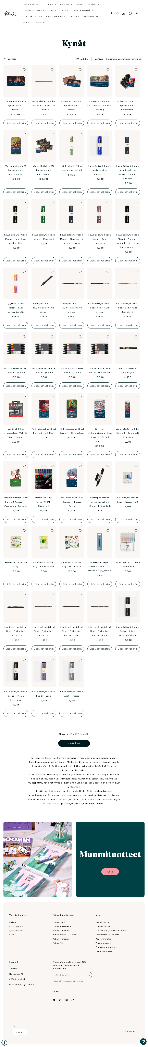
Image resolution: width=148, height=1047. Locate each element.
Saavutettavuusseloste (107, 935)
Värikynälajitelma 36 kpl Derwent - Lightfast (71, 105)
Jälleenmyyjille (103, 939)
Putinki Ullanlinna (61, 930)
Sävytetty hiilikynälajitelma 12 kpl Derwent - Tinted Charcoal (100, 435)
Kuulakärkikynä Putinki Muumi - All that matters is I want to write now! (127, 172)
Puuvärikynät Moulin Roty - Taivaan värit (127, 500)
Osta (110, 871)
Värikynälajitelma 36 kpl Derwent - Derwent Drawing (99, 105)
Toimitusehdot (103, 926)
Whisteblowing (103, 943)
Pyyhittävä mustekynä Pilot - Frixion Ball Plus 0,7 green (71, 631)
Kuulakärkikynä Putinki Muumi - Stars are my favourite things (71, 239)
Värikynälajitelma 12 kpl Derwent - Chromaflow (71, 431)
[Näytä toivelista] (117, 13)
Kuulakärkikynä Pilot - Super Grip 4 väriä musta (99, 307)
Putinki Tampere (61, 939)
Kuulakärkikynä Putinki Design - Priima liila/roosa (15, 696)
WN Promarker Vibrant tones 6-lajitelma (15, 370)
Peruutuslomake (104, 951)
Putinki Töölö (59, 922)
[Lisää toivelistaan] (24, 69)
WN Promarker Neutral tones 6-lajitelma (44, 370)
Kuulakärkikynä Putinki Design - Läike (43, 694)
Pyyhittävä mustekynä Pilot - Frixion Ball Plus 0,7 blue (15, 631)
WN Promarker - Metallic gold (127, 370)
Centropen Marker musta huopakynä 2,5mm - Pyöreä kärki (99, 502)
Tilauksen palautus (105, 947)
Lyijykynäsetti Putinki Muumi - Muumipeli (71, 168)
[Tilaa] (89, 975)
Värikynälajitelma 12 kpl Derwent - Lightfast (44, 431)
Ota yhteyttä (102, 922)
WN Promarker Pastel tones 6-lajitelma (71, 370)
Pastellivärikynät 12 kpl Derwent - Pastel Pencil (72, 502)
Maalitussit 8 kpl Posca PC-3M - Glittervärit (43, 502)
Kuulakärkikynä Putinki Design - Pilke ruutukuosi (99, 170)
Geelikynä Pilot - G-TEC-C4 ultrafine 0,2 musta (72, 307)
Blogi (12, 935)
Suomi (19, 1032)
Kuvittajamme (16, 926)
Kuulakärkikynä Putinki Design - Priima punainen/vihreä (127, 631)
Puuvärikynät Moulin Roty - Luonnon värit (44, 564)
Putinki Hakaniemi (61, 926)
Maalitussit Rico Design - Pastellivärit (127, 564)
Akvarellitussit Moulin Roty (16, 564)
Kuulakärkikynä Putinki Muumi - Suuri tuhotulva (99, 239)
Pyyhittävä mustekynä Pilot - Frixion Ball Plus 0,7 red (43, 631)
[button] (49, 4)
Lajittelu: (99, 59)
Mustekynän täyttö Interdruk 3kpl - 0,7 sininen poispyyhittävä (99, 566)
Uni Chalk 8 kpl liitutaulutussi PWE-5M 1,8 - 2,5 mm (16, 433)
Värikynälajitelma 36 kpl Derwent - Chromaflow (127, 105)
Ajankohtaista (16, 930)
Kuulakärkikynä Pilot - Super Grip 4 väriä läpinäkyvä (127, 307)
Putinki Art (57, 943)
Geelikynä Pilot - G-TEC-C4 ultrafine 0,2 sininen (44, 307)
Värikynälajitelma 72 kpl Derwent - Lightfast (15, 105)
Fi (137, 13)
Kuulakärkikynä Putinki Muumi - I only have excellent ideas (15, 239)
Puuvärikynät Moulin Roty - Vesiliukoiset (71, 564)
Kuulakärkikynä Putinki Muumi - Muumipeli (43, 237)
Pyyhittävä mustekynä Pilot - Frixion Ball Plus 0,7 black (99, 631)
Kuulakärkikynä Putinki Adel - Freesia (71, 694)
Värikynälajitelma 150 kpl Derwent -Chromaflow (44, 170)
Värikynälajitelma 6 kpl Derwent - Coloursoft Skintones (44, 105)
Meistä (12, 922)
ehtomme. (78, 981)
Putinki (132, 1031)
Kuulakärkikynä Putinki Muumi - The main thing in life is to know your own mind (127, 241)
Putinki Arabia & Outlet (64, 935)
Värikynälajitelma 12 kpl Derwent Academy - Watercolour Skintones (16, 502)
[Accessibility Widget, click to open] (4, 1043)
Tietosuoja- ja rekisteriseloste (111, 930)
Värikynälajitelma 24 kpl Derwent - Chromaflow (15, 170)
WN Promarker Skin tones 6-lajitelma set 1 (100, 370)
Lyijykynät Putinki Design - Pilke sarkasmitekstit (16, 307)
